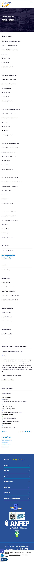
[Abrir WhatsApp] (30, 558)
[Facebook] (27, 432)
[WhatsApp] (31, 432)
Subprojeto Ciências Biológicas (8, 255)
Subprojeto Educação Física (7, 257)
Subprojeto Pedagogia (6, 259)
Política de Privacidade (14, 555)
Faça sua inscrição (19, 460)
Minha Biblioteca (5, 447)
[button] (2, 551)
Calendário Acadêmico (6, 445)
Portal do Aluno (5, 442)
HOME (3, 16)
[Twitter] (29, 432)
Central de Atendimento (7, 440)
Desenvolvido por (11, 549)
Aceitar (4, 559)
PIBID (6, 16)
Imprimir (5, 431)
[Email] (26, 432)
